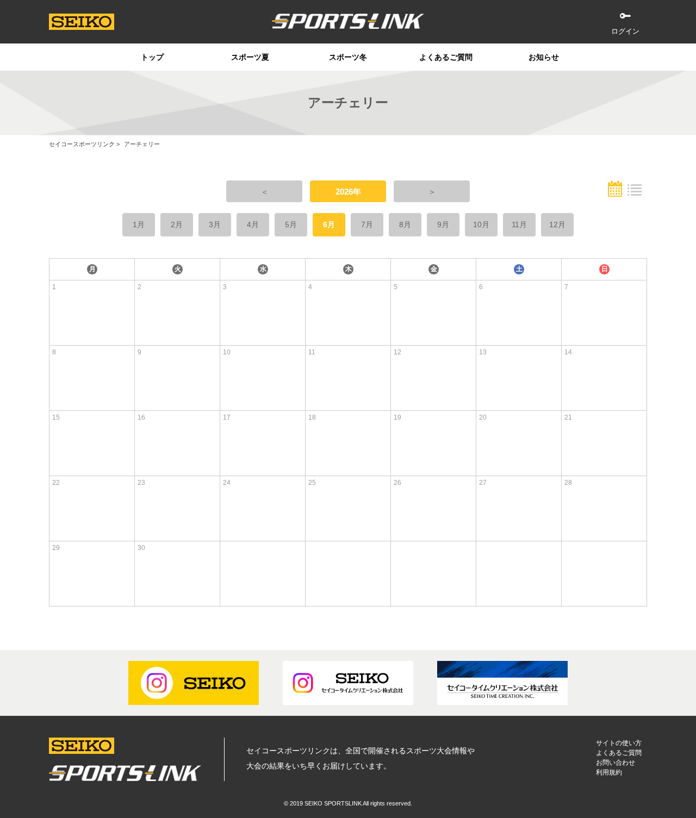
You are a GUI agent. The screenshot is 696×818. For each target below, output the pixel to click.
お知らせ (544, 57)
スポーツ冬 (348, 57)
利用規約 (609, 772)
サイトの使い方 (619, 743)
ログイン (625, 31)
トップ (152, 57)
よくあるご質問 (446, 57)
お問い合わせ (615, 762)
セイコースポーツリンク (82, 144)
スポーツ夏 (250, 57)
